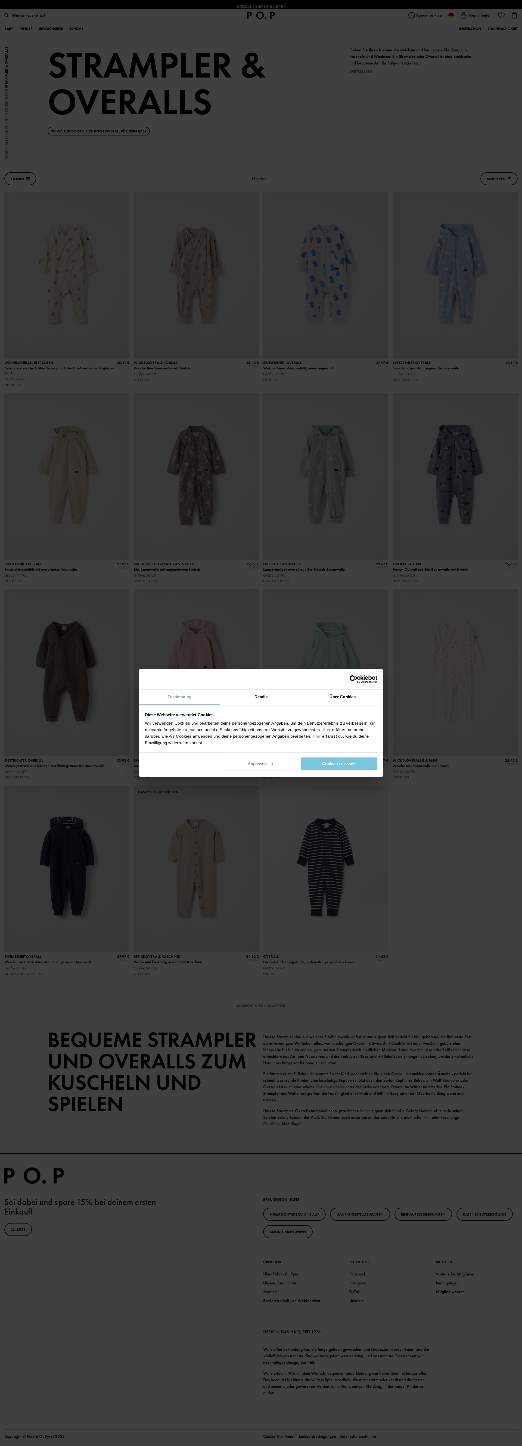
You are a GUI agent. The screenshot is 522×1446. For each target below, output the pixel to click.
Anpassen (257, 763)
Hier (326, 729)
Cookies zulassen (339, 763)
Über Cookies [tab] (343, 696)
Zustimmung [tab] (179, 696)
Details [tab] (261, 696)
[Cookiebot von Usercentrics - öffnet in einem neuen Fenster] (353, 679)
